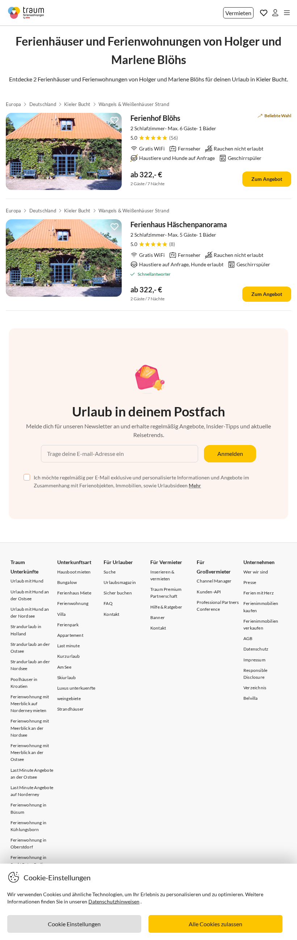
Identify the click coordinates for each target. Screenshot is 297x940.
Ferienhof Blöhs (155, 118)
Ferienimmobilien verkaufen (260, 624)
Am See (64, 667)
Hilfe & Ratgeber (166, 607)
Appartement (70, 635)
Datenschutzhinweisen (113, 901)
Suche (110, 572)
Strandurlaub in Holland (26, 630)
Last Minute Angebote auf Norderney (32, 791)
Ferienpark (68, 624)
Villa (61, 614)
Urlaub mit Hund (27, 581)
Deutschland (42, 104)
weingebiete (69, 698)
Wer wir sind (255, 572)
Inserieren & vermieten (162, 575)
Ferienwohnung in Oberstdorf (28, 843)
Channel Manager (214, 581)
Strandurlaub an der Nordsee (30, 665)
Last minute (68, 645)
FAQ (108, 603)
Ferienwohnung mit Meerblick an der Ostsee (30, 752)
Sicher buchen (118, 593)
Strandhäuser (70, 709)
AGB (248, 638)
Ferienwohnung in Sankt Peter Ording (29, 861)
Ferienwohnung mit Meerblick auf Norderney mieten (30, 703)
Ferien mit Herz (258, 593)
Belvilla (250, 698)
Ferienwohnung (73, 603)
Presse (249, 582)
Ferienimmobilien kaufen (260, 607)
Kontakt (111, 614)
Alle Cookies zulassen (215, 923)
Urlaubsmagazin (120, 582)
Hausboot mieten (74, 572)
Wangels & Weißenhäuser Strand (134, 104)
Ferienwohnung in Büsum (28, 808)
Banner (157, 617)
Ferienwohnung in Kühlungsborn (28, 826)
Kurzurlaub (68, 656)
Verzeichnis (254, 687)
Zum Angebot (266, 179)
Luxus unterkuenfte (76, 688)
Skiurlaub (66, 677)
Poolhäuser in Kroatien (24, 683)
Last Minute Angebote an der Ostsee (32, 773)
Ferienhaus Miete (74, 593)
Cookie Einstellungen (74, 923)
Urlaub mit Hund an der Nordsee (30, 612)
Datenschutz (255, 649)
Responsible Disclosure (255, 674)
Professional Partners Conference (218, 606)
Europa (13, 104)
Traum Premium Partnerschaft (166, 593)
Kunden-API (209, 591)
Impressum (254, 659)
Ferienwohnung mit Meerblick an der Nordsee (30, 727)
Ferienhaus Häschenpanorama (178, 224)
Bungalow (67, 582)
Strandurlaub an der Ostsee (30, 648)
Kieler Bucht (77, 104)
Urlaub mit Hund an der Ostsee (30, 595)
